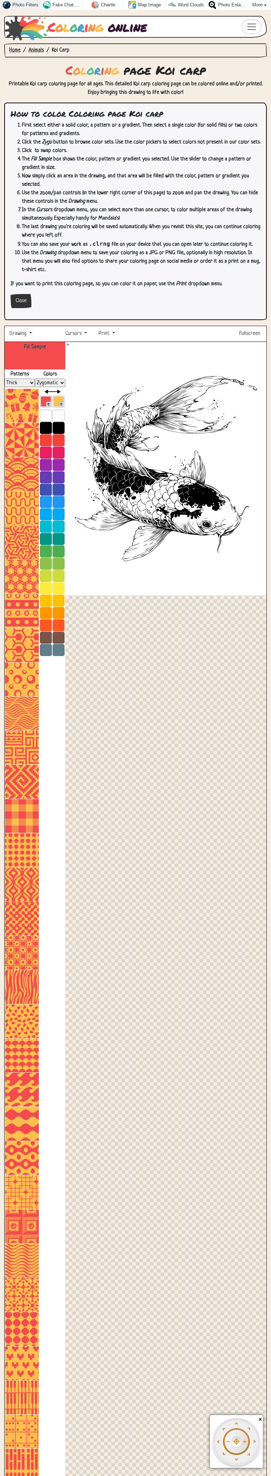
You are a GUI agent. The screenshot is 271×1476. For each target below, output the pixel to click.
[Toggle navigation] (251, 26)
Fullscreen (250, 334)
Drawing (19, 334)
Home (14, 50)
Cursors (73, 334)
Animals (36, 50)
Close (21, 301)
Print (104, 334)
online (97, 26)
